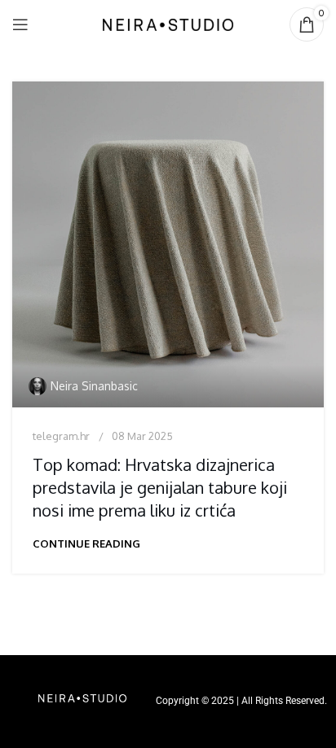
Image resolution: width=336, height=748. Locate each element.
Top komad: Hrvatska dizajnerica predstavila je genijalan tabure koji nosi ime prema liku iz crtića (160, 487)
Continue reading (86, 543)
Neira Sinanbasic (94, 386)
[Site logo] (168, 23)
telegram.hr (61, 435)
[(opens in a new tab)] (168, 244)
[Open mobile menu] (20, 24)
